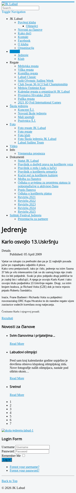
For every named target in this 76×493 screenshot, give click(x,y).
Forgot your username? (24, 467)
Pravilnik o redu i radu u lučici (37, 168)
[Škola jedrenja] (17, 430)
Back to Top (9, 481)
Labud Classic (27, 77)
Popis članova (27, 189)
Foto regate (25, 131)
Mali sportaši (26, 117)
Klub (21, 58)
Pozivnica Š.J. (27, 120)
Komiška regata (28, 73)
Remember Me (11, 455)
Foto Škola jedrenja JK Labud (37, 139)
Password (8, 451)
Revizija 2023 (27, 204)
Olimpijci (32, 26)
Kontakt (23, 37)
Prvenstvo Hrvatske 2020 (34, 95)
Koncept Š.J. (26, 109)
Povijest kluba (27, 22)
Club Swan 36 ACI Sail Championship (43, 84)
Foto (13, 124)
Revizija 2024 (27, 208)
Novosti (15, 51)
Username (8, 447)
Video (13, 146)
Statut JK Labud (28, 160)
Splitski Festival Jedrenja (25, 215)
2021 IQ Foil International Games (39, 102)
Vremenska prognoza (31, 153)
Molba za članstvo (29, 179)
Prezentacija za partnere (33, 219)
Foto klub (24, 135)
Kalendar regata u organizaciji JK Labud (44, 91)
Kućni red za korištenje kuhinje (38, 175)
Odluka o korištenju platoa (35, 193)
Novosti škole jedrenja (32, 113)
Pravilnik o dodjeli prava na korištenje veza (45, 164)
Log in (6, 459)
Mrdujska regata (28, 66)
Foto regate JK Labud (32, 128)
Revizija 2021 (27, 197)
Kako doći (24, 33)
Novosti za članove (30, 29)
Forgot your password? (24, 470)
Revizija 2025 (27, 211)
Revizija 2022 (27, 200)
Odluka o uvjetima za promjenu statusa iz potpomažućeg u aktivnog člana (44, 184)
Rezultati (7, 318)
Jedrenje (23, 55)
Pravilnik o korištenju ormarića (37, 171)
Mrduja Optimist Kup (31, 88)
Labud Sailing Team (31, 142)
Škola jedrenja (19, 106)
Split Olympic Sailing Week (36, 80)
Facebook (24, 40)
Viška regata (26, 69)
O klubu (23, 44)
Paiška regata (26, 99)
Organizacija (26, 48)
